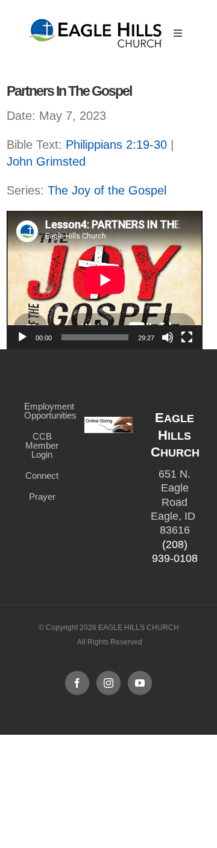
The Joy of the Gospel (107, 190)
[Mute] (168, 337)
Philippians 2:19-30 (116, 144)
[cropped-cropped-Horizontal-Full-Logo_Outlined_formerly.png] (96, 22)
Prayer (42, 496)
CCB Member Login (41, 445)
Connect (41, 475)
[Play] (22, 337)
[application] (105, 280)
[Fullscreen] (187, 337)
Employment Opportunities (42, 411)
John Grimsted (46, 161)
